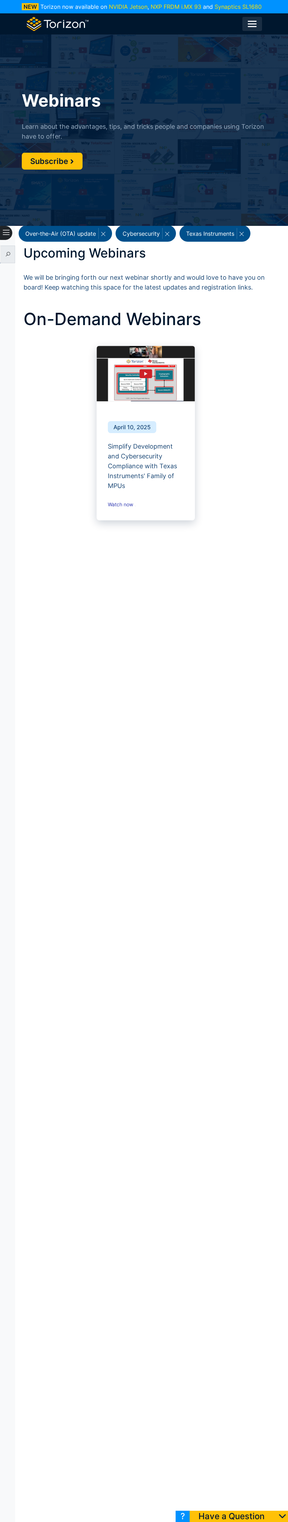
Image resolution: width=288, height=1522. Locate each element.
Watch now (121, 504)
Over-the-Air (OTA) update (61, 233)
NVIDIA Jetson (128, 6)
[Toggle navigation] (252, 24)
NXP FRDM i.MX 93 (176, 6)
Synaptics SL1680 (238, 6)
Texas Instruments (211, 233)
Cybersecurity (142, 233)
